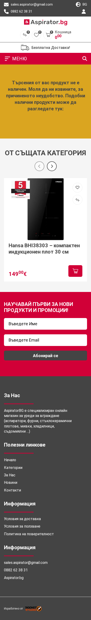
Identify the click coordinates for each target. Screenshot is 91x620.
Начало (10, 460)
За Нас (9, 475)
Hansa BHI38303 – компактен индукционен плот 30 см (44, 248)
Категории (13, 467)
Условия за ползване (22, 526)
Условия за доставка (22, 519)
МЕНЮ (19, 58)
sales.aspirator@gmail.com (31, 4)
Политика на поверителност (29, 534)
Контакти (12, 490)
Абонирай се (45, 355)
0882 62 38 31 (21, 11)
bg (84, 4)
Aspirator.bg (14, 578)
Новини (10, 482)
